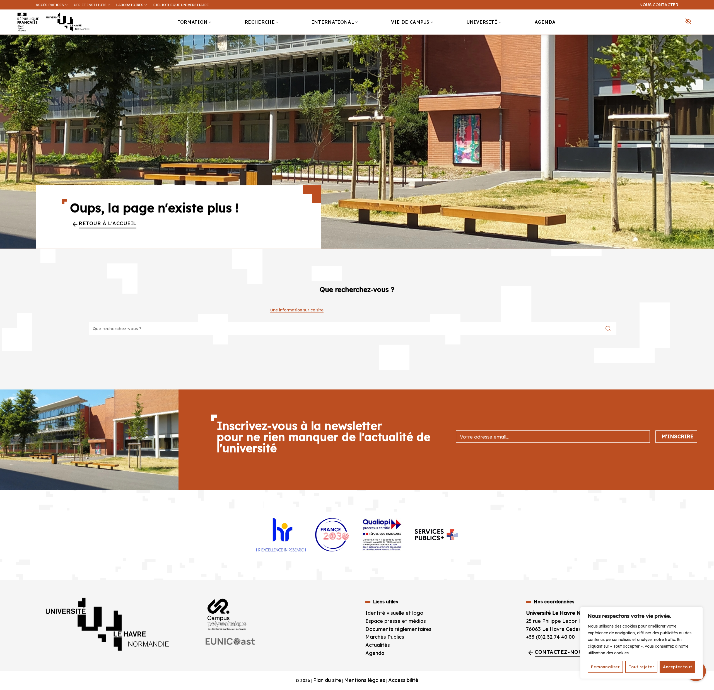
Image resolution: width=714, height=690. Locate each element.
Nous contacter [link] (659, 4)
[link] (706, 43)
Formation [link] (192, 22)
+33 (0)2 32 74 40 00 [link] (550, 637)
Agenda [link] (545, 22)
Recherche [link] (260, 22)
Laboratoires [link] (129, 5)
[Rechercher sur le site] (608, 328)
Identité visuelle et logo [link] (394, 613)
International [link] (333, 22)
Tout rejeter (641, 666)
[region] (641, 643)
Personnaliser (605, 666)
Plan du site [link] (327, 680)
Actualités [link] (377, 645)
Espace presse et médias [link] (395, 621)
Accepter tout (677, 666)
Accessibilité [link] (403, 680)
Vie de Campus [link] (410, 22)
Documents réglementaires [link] (398, 629)
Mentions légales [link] (364, 680)
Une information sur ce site (297, 310)
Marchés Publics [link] (385, 637)
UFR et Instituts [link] (90, 5)
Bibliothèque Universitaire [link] (181, 5)
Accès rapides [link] (50, 5)
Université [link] (482, 22)
